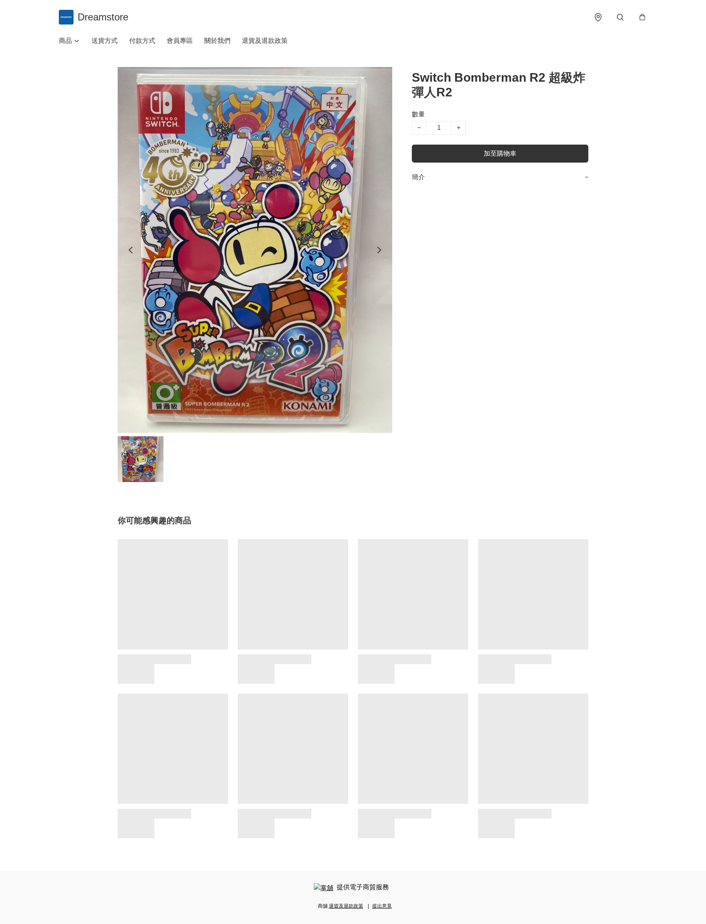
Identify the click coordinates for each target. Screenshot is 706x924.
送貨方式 (105, 40)
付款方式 (142, 40)
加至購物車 (500, 153)
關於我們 (217, 40)
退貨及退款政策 (265, 40)
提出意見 (382, 906)
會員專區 (180, 40)
